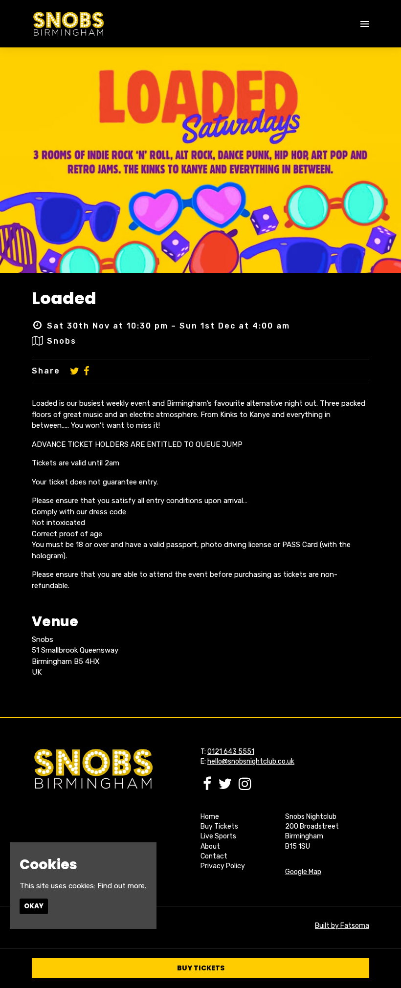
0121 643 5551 (230, 751)
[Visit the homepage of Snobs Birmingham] (68, 23)
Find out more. (121, 885)
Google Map (303, 872)
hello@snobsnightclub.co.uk (250, 761)
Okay (34, 906)
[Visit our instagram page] (245, 786)
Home (209, 816)
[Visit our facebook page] (86, 371)
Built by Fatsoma (342, 926)
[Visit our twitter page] (74, 371)
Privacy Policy (222, 866)
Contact (213, 856)
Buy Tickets (219, 826)
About (210, 846)
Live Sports (218, 836)
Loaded (64, 298)
